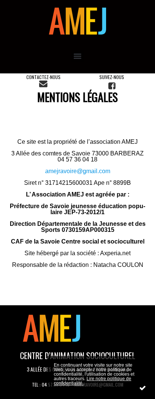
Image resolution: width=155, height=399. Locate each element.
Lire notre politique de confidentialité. (92, 381)
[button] (77, 56)
